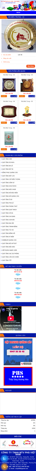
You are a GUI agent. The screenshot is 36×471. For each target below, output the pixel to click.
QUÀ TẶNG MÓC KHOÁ (9, 189)
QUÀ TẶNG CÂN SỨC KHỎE (10, 257)
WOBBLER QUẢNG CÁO (9, 240)
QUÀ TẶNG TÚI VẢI (8, 230)
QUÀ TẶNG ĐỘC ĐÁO (8, 247)
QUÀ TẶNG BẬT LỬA (8, 176)
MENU (18, 12)
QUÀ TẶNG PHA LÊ (8, 203)
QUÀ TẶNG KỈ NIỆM (8, 236)
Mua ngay (13, 96)
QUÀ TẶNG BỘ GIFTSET (9, 243)
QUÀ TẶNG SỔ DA (7, 213)
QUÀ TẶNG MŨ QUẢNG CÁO (10, 196)
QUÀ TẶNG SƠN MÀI (8, 220)
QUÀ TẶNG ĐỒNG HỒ (8, 233)
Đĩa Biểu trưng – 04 (9, 101)
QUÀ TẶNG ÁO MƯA (8, 162)
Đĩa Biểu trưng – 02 (9, 75)
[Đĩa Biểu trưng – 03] (27, 85)
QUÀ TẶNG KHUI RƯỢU (9, 186)
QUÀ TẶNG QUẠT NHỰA (9, 209)
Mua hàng (31, 66)
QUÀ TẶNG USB (7, 159)
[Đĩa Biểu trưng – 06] (9, 138)
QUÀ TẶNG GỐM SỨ (8, 182)
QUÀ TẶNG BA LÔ (7, 165)
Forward (32, 443)
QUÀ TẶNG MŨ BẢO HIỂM (10, 193)
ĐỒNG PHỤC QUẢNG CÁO (10, 172)
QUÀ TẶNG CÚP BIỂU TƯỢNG (11, 179)
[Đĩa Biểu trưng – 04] (9, 112)
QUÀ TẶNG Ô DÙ (7, 199)
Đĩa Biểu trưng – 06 (9, 128)
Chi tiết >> (4, 96)
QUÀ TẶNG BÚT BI (7, 169)
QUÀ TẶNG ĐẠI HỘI (8, 223)
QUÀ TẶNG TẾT (7, 260)
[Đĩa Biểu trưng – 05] (27, 112)
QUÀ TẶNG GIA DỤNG (8, 216)
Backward (3, 443)
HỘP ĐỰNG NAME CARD (9, 250)
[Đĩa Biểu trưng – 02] (9, 85)
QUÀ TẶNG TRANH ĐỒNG (9, 226)
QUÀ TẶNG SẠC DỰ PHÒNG (10, 253)
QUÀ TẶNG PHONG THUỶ (9, 206)
